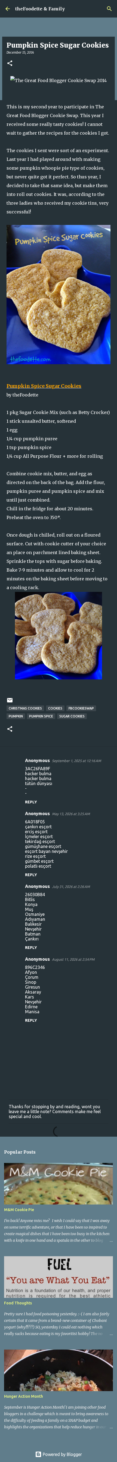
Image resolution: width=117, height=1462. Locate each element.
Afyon (31, 972)
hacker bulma (38, 773)
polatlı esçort (38, 866)
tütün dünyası (38, 783)
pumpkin (16, 716)
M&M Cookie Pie (19, 1210)
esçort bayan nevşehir (46, 851)
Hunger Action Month (23, 1396)
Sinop (30, 982)
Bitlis (30, 899)
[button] (10, 63)
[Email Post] (10, 702)
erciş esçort (36, 831)
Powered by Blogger (62, 1454)
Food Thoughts (18, 1303)
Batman (33, 933)
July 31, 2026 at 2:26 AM (71, 886)
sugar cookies (72, 716)
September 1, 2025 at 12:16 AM (76, 761)
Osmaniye (35, 914)
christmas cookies (25, 708)
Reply (31, 802)
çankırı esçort (38, 826)
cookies (55, 708)
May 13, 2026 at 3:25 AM (71, 814)
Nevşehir (33, 929)
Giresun (32, 987)
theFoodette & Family (40, 8)
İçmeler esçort (39, 836)
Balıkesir (33, 924)
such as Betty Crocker (84, 412)
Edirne (31, 1006)
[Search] (109, 8)
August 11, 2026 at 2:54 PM (73, 959)
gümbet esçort (39, 861)
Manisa (32, 1011)
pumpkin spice (41, 716)
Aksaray (33, 991)
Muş (29, 909)
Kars (29, 996)
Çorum (31, 977)
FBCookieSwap (81, 708)
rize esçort (35, 856)
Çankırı (32, 938)
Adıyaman (35, 919)
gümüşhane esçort (43, 846)
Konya (31, 904)
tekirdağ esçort (40, 841)
